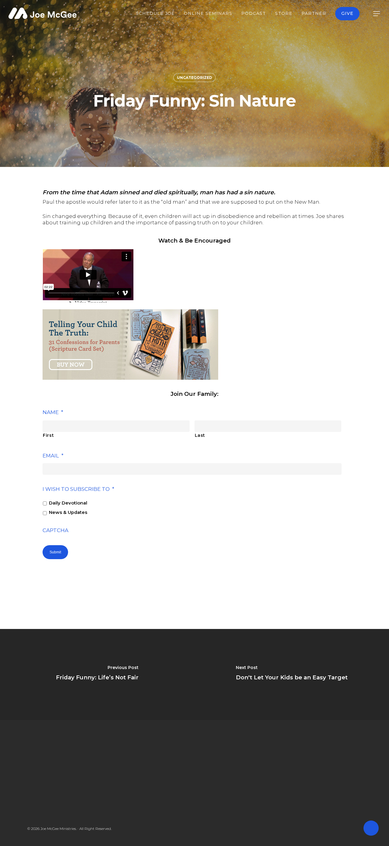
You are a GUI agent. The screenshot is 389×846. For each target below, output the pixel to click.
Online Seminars (208, 13)
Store (283, 13)
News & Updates (68, 512)
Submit (55, 552)
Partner (313, 13)
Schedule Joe (155, 13)
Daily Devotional (68, 503)
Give (347, 13)
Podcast (253, 13)
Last (200, 435)
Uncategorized (194, 77)
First (48, 435)
